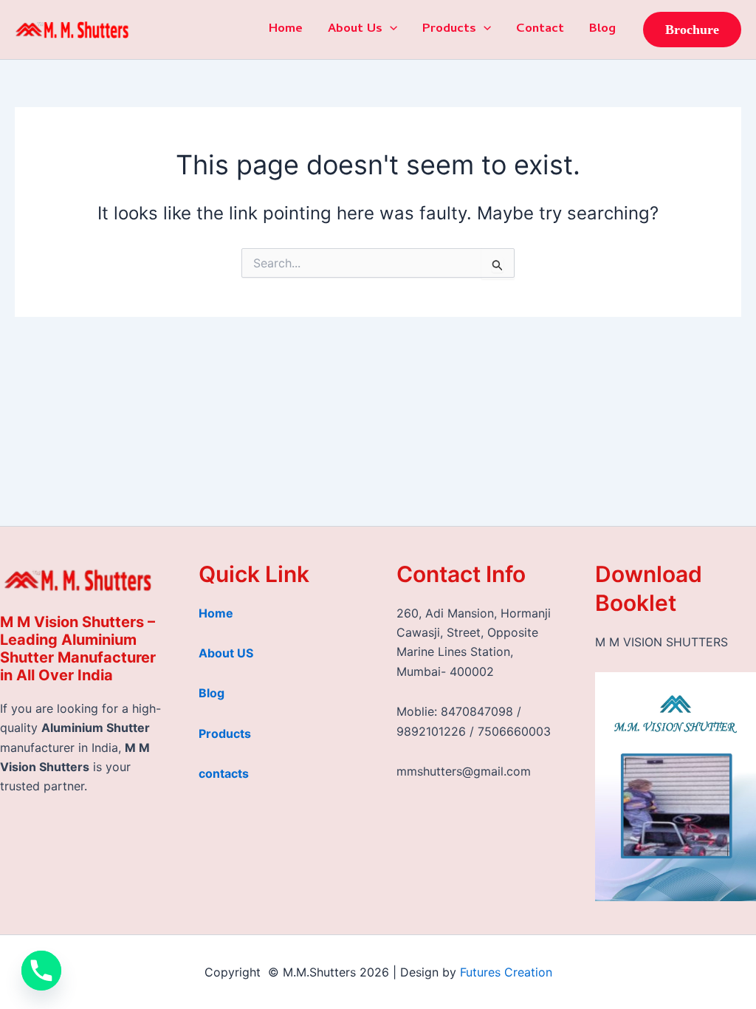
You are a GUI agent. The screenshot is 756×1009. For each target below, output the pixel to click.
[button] (692, 29)
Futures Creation (506, 972)
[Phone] (41, 971)
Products (449, 29)
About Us (355, 29)
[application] (389, 29)
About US (226, 653)
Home (286, 29)
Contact (540, 29)
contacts (224, 773)
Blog (602, 29)
